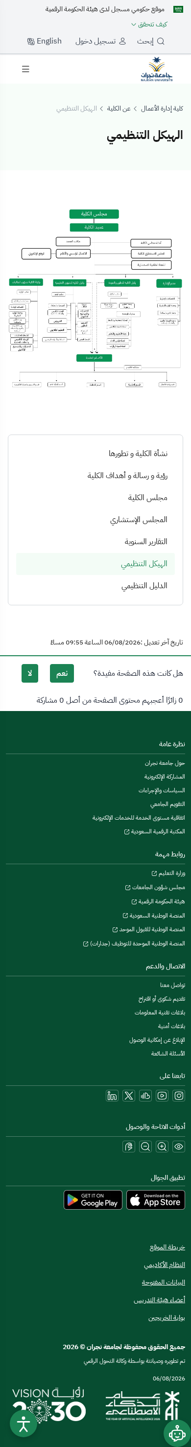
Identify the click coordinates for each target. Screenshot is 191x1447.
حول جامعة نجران (165, 762)
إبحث (145, 41)
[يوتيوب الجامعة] (162, 1096)
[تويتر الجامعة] (129, 1096)
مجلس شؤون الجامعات (158, 887)
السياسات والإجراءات (162, 790)
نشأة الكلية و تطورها (138, 453)
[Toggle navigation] (25, 69)
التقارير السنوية (146, 542)
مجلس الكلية (147, 498)
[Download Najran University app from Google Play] (93, 1199)
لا (30, 673)
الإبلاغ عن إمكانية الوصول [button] (157, 1039)
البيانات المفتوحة (163, 1282)
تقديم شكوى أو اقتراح (162, 998)
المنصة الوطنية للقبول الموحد (151, 929)
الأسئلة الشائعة (168, 1053)
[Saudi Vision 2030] (49, 1405)
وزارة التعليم (171, 873)
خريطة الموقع (167, 1247)
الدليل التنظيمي (144, 586)
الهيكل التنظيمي (144, 564)
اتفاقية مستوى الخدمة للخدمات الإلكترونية (139, 817)
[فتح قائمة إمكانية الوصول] (23, 1423)
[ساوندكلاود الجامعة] (145, 1096)
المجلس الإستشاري (138, 520)
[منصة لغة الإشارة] (129, 1146)
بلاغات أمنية (171, 1026)
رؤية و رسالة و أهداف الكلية (127, 476)
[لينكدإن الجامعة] (112, 1096)
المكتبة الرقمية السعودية (157, 831)
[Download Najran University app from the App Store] (155, 1199)
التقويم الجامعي (167, 804)
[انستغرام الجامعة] (179, 1096)
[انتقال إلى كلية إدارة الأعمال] (156, 68)
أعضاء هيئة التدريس (159, 1300)
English (48, 41)
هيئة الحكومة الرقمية (161, 901)
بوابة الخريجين (166, 1317)
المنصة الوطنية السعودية (156, 915)
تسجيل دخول (95, 41)
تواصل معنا (172, 985)
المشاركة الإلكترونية (164, 776)
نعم (62, 673)
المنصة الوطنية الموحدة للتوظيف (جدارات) (137, 943)
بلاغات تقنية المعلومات (160, 1012)
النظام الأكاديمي (164, 1265)
